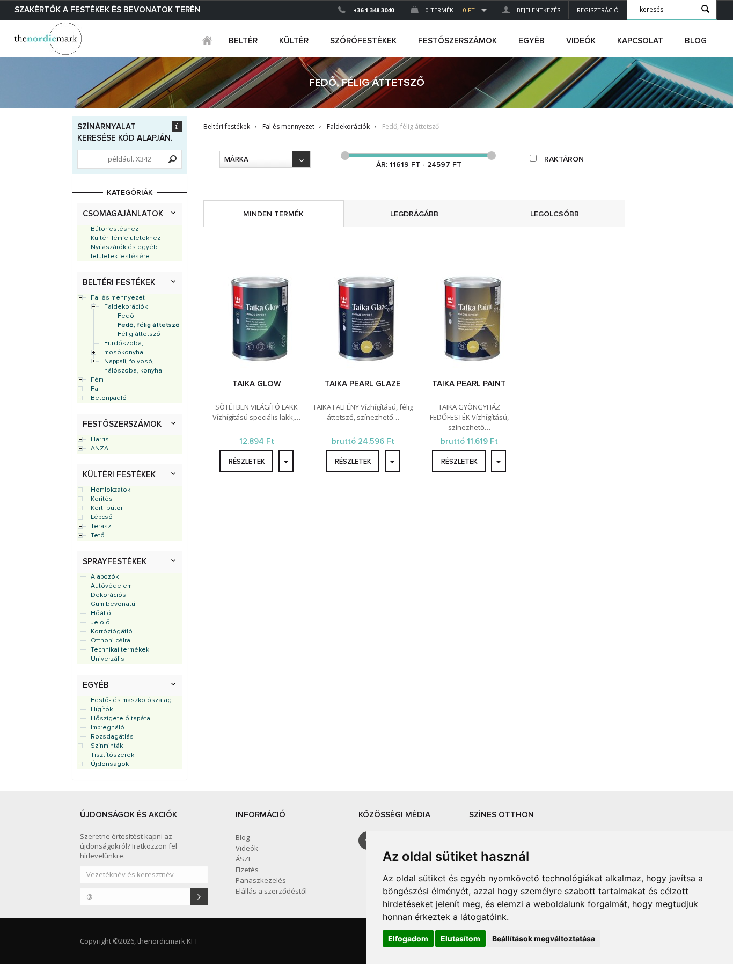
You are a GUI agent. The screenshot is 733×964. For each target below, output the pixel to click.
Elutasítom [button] (460, 938)
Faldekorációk (126, 307)
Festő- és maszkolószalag (131, 700)
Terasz (101, 526)
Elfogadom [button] (408, 938)
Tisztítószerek (112, 755)
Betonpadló (109, 398)
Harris (100, 439)
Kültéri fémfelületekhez (125, 238)
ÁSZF (244, 859)
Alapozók (105, 577)
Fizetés (247, 869)
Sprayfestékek (114, 562)
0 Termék (449, 10)
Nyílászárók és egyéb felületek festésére (124, 252)
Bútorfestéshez (114, 229)
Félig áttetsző (139, 334)
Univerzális (107, 659)
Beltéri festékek (119, 283)
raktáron (563, 159)
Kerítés (102, 499)
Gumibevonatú (113, 604)
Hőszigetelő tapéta (120, 718)
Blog (696, 41)
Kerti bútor (107, 508)
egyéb (531, 41)
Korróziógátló (112, 632)
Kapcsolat (640, 41)
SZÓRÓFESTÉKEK (363, 41)
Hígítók (102, 709)
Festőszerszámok (122, 424)
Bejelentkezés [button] (537, 10)
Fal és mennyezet (118, 298)
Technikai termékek (120, 650)
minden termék (273, 214)
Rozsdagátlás (112, 737)
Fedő (126, 316)
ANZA (99, 449)
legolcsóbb (554, 214)
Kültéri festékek (119, 475)
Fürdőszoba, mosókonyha (123, 348)
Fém (97, 380)
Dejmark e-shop (49, 39)
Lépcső (102, 517)
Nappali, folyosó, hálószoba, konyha (133, 366)
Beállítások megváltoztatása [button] (543, 938)
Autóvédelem (111, 586)
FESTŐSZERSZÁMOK (457, 41)
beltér (243, 41)
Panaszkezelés (261, 880)
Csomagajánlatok (123, 214)
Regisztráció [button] (598, 10)
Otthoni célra (110, 641)
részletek (247, 461)
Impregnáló (107, 728)
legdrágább (414, 214)
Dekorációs (108, 595)
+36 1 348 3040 (373, 10)
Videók (581, 41)
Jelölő (100, 622)
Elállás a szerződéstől (271, 891)
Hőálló (101, 613)
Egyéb (96, 685)
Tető (98, 535)
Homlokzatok (110, 490)
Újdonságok (110, 764)
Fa (94, 389)
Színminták (107, 746)
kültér (294, 41)
